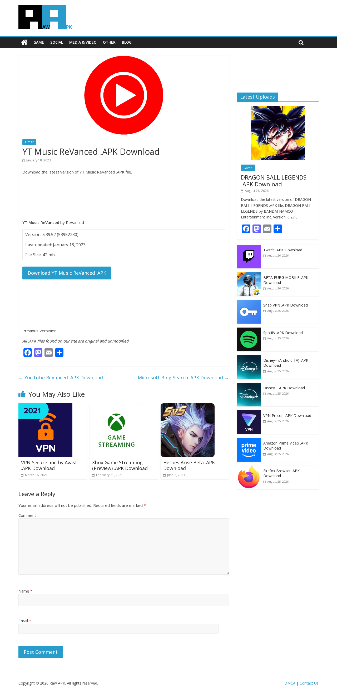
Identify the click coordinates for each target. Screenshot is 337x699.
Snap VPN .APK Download (285, 305)
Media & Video (83, 42)
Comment (27, 515)
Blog (127, 42)
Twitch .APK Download (282, 249)
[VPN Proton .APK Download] (249, 413)
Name (25, 591)
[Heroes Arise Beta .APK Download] (188, 406)
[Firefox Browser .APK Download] (249, 468)
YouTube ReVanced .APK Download (60, 377)
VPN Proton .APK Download (287, 415)
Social (56, 42)
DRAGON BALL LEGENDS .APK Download (273, 180)
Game (38, 42)
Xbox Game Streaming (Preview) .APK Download (120, 465)
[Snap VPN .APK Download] (249, 302)
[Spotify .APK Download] (249, 330)
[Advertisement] (123, 197)
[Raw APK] (24, 42)
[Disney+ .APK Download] (249, 385)
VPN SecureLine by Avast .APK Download (49, 465)
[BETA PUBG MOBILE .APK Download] (249, 275)
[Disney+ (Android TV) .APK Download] (249, 357)
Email (24, 620)
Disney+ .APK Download (284, 387)
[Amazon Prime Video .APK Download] (249, 440)
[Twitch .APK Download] (249, 247)
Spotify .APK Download (283, 332)
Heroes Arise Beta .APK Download (189, 465)
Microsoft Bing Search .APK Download (183, 377)
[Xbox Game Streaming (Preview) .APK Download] (116, 406)
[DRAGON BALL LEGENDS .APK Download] (278, 108)
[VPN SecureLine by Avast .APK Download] (45, 406)
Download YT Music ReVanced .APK (67, 273)
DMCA (289, 683)
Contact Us (309, 683)
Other (109, 42)
